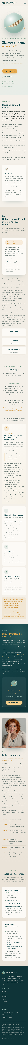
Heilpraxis (4, 996)
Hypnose (4, 999)
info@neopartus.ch (7, 1017)
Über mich (4, 1001)
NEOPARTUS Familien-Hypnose (10, 1012)
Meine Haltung (8, 76)
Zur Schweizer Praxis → (14, 702)
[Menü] (25, 3)
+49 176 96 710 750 (12, 900)
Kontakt (4, 1004)
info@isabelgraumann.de (13, 903)
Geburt (4, 994)
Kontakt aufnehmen (9, 71)
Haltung (4, 991)
